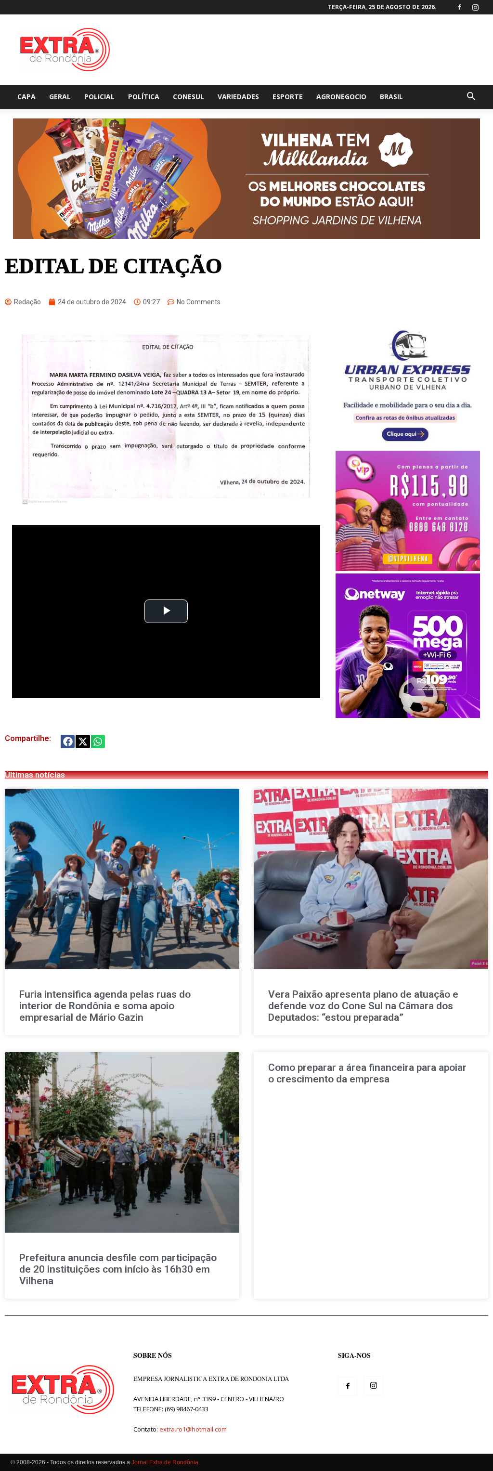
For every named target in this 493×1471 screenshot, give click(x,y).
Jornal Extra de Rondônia (164, 1462)
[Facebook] (459, 7)
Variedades (238, 96)
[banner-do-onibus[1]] (407, 445)
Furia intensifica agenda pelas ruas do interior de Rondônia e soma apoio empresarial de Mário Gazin (105, 1006)
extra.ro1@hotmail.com (193, 1429)
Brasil (391, 96)
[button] (470, 97)
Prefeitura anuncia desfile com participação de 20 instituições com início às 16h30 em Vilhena (118, 1269)
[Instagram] (475, 7)
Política (143, 96)
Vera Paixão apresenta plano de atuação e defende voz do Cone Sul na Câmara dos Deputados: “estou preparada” (363, 1006)
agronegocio (341, 96)
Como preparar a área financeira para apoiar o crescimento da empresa (367, 1073)
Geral (60, 96)
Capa (26, 96)
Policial (99, 96)
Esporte (287, 96)
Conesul (188, 96)
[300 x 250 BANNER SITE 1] (408, 568)
